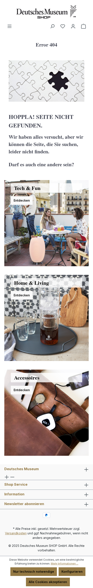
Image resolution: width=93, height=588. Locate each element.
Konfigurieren (72, 571)
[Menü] (9, 26)
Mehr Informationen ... (64, 563)
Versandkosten (16, 533)
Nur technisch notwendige (33, 571)
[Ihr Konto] (73, 26)
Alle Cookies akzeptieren (48, 582)
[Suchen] (52, 26)
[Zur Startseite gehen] (46, 12)
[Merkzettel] (63, 26)
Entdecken (22, 200)
